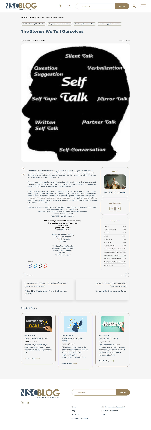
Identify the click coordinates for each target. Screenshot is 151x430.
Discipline (115, 233)
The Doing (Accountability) (84, 24)
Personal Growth (115, 246)
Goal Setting (115, 239)
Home (23, 17)
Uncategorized (115, 265)
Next (122, 275)
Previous (29, 275)
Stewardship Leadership (115, 255)
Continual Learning (115, 229)
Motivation (115, 242)
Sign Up (104, 414)
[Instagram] (112, 208)
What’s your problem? (108, 338)
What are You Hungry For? (36, 338)
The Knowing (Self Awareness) (109, 24)
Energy (115, 236)
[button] (143, 6)
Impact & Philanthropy (80, 418)
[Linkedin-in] (28, 402)
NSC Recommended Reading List (113, 407)
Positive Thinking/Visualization (35, 17)
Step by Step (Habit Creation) (59, 24)
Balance (115, 226)
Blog (73, 411)
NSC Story (75, 414)
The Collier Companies (110, 411)
